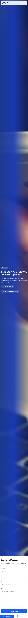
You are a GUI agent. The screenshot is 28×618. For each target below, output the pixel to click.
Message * (3, 595)
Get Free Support (7, 616)
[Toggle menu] (25, 2)
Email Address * (4, 575)
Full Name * (3, 568)
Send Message (15, 611)
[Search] (21, 2)
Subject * (3, 588)
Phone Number (4, 581)
